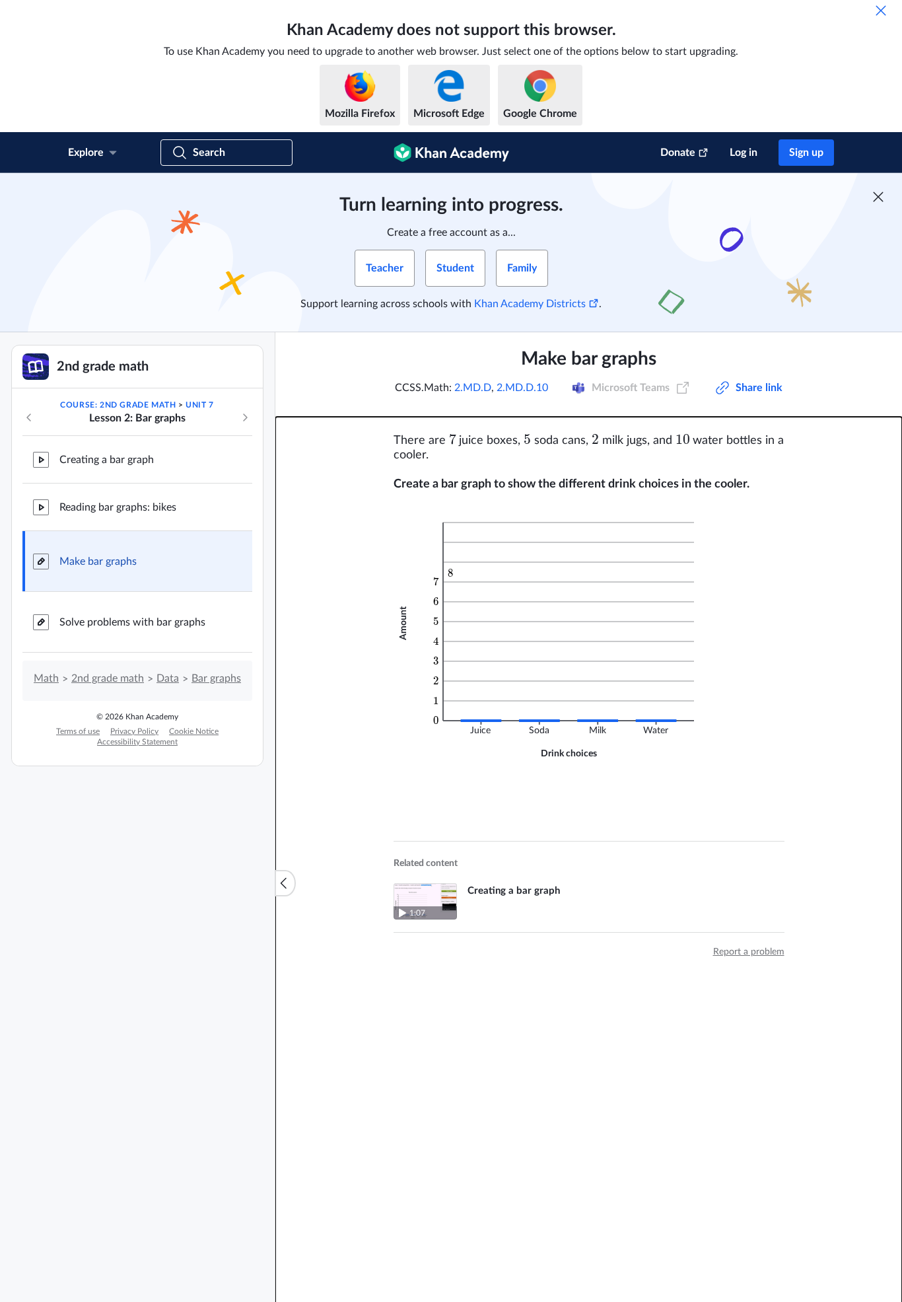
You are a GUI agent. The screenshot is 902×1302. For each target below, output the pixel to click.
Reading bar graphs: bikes (117, 507)
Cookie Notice (194, 731)
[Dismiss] (880, 10)
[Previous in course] (29, 417)
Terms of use (78, 731)
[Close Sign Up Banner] (878, 197)
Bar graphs (216, 678)
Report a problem (748, 952)
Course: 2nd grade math (118, 405)
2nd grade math (107, 678)
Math (46, 678)
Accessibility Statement (137, 742)
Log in (743, 152)
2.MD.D (472, 387)
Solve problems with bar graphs (132, 622)
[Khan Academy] (451, 152)
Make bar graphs (98, 561)
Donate (677, 152)
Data (167, 678)
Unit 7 (200, 405)
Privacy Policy (134, 731)
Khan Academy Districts (530, 304)
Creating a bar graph (106, 459)
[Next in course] (245, 417)
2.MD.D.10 (522, 387)
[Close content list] (285, 883)
